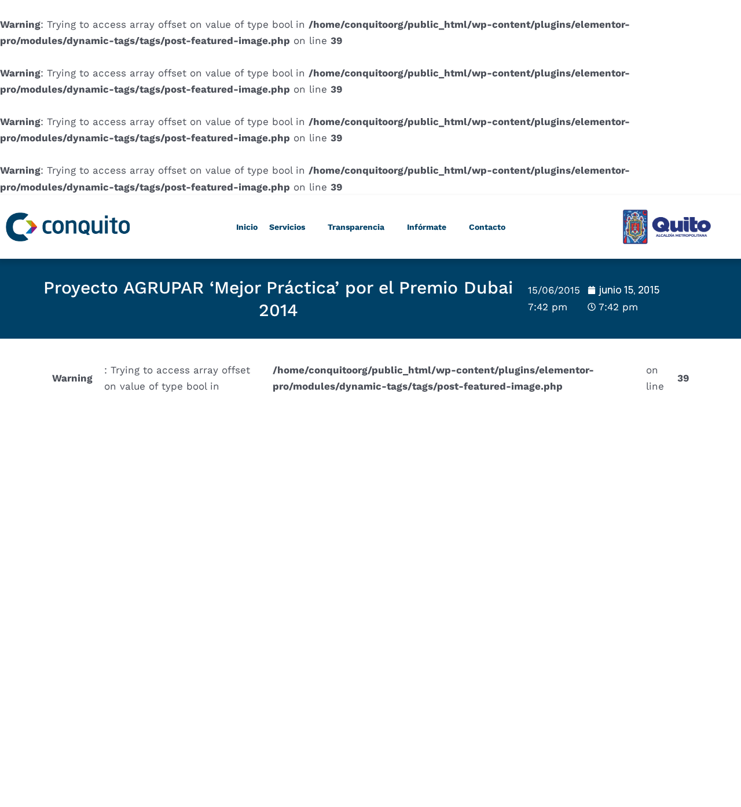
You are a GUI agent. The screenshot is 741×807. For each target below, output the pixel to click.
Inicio (247, 227)
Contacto (487, 227)
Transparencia (356, 227)
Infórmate (426, 227)
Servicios (287, 227)
